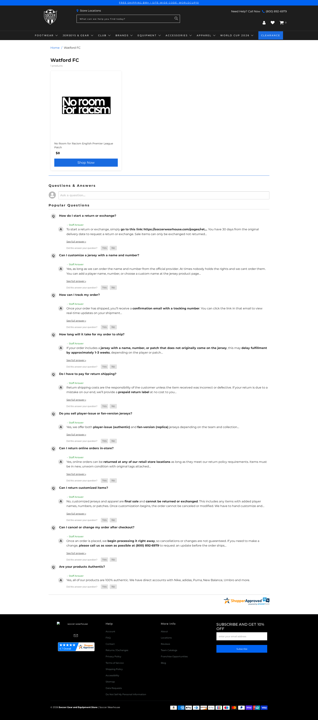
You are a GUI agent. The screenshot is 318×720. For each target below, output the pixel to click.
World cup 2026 (234, 35)
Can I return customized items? (83, 488)
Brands (122, 35)
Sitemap (110, 681)
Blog (163, 663)
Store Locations (90, 10)
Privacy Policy (113, 656)
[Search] (176, 19)
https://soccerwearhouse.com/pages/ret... (175, 229)
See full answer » (76, 241)
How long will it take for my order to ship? (91, 334)
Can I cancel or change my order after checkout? (96, 527)
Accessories (177, 35)
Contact (110, 644)
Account (110, 631)
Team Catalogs (169, 650)
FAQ (108, 637)
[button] (104, 248)
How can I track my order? (79, 295)
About (164, 631)
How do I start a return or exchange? (87, 215)
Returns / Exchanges (117, 650)
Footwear (44, 35)
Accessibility (112, 675)
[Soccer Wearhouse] (50, 17)
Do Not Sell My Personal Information (126, 694)
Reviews (165, 644)
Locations (166, 637)
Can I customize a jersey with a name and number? (99, 255)
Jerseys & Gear (76, 35)
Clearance (270, 35)
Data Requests (114, 688)
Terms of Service (115, 663)
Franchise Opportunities (174, 656)
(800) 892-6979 (276, 11)
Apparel (204, 35)
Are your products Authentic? (82, 566)
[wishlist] (273, 22)
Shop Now (86, 163)
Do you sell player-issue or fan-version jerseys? (95, 413)
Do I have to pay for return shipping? (87, 374)
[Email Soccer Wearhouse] (76, 636)
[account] (264, 22)
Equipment (147, 35)
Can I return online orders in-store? (86, 448)
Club (102, 35)
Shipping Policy (114, 669)
